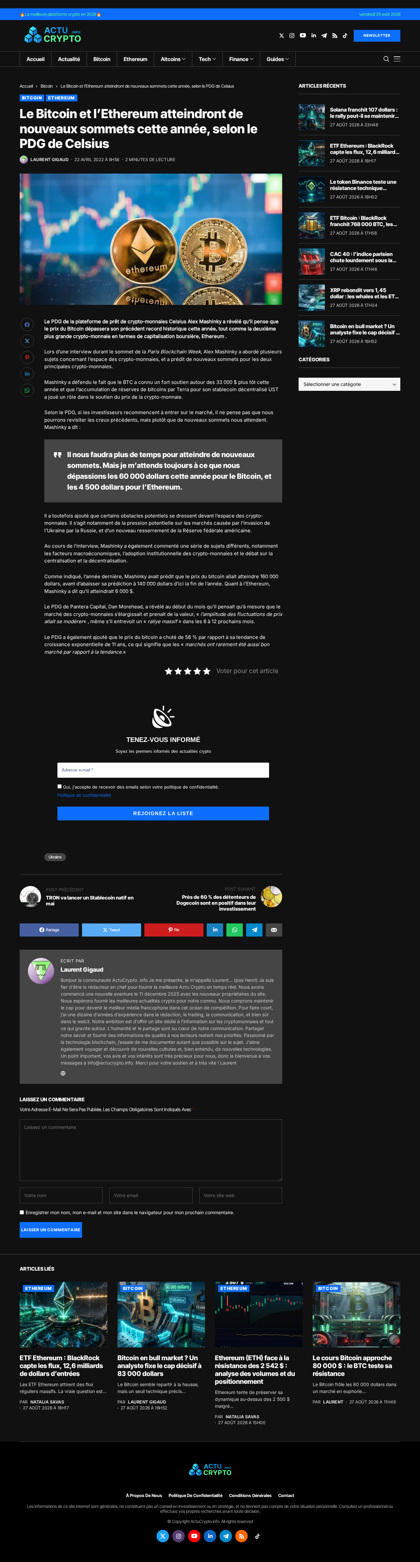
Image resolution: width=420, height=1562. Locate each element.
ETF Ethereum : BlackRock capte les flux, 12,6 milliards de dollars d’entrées (364, 151)
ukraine (55, 857)
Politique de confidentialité (84, 795)
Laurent (333, 1402)
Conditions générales (250, 1495)
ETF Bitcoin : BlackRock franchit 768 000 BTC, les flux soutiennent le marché (363, 224)
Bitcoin (47, 86)
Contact (286, 1495)
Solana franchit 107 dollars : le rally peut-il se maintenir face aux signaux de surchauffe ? (364, 119)
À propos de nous (144, 1495)
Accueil (26, 86)
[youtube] (303, 35)
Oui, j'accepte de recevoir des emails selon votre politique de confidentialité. (140, 787)
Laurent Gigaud (50, 159)
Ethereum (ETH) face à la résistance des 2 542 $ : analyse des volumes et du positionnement (255, 1369)
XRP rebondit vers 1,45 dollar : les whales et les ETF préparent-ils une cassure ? (364, 296)
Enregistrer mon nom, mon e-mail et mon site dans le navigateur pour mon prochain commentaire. (130, 1212)
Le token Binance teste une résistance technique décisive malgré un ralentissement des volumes (365, 191)
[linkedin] (313, 35)
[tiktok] (345, 35)
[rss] (334, 35)
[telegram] (324, 35)
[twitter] (281, 35)
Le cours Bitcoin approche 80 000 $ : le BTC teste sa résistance (352, 1366)
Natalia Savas (47, 1402)
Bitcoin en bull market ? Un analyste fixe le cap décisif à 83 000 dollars (364, 332)
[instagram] (291, 35)
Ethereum (61, 97)
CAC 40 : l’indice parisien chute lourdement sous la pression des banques (361, 260)
